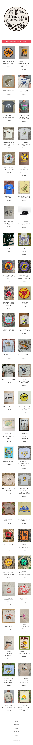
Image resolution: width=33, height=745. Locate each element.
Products (11, 36)
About (16, 728)
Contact (16, 731)
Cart (17, 36)
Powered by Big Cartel (17, 740)
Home (16, 721)
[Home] (16, 19)
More (23, 36)
